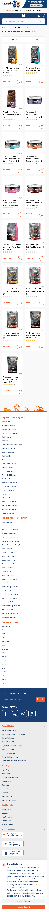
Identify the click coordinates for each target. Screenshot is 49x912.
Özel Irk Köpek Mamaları (10, 537)
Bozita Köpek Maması (9, 598)
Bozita (4, 634)
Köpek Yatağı (6, 571)
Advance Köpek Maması (10, 587)
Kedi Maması (6, 422)
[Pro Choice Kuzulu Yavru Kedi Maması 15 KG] (12, 99)
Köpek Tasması (7, 568)
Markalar (5, 813)
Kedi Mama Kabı (7, 467)
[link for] (23, 4)
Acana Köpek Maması (9, 602)
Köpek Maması (7, 522)
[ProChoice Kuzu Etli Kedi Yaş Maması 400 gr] (35, 276)
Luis (3, 668)
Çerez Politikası (8, 738)
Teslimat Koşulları (8, 753)
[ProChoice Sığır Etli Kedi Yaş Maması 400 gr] (35, 231)
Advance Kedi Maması (9, 483)
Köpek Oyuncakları (8, 560)
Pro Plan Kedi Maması (9, 505)
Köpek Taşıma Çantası (9, 556)
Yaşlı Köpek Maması (9, 533)
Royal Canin (6, 626)
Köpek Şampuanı (8, 575)
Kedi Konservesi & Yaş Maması (12, 444)
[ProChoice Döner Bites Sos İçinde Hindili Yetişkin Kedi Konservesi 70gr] (35, 99)
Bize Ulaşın (6, 785)
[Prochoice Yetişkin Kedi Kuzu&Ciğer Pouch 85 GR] (12, 364)
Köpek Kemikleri (7, 549)
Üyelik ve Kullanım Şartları (12, 746)
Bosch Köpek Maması (9, 579)
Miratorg (5, 649)
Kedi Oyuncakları (8, 452)
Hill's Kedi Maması (8, 498)
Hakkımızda (6, 781)
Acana (4, 656)
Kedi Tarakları (6, 460)
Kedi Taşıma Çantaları (9, 463)
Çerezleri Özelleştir (24, 901)
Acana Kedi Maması (9, 494)
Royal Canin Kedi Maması (11, 509)
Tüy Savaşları (7, 817)
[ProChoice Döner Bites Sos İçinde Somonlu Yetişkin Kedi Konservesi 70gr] (35, 143)
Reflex (4, 653)
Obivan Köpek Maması (10, 594)
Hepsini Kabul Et (23, 907)
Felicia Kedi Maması (9, 475)
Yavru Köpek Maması (9, 526)
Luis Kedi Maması (8, 490)
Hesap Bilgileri (7, 789)
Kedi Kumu (5, 441)
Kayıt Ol (40, 699)
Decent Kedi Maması (9, 471)
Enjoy (4, 660)
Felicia (4, 683)
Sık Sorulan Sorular (9, 730)
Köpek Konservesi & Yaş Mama (13, 545)
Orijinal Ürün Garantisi (10, 777)
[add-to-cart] (19, 81)
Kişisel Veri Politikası (10, 742)
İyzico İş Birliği (7, 824)
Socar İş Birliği (7, 821)
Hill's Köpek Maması (9, 609)
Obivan (4, 664)
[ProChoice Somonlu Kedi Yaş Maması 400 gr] (12, 320)
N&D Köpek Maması (9, 617)
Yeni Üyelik (6, 774)
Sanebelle (5, 641)
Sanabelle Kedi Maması (10, 479)
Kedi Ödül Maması (8, 448)
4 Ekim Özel (6, 809)
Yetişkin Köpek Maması (10, 530)
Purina (4, 679)
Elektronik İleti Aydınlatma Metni (14, 761)
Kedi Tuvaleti (6, 437)
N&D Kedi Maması (8, 513)
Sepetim (5, 793)
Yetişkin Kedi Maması (9, 433)
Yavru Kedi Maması (8, 425)
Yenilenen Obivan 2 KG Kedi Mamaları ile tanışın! (23, 10)
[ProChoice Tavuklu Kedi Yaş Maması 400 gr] (12, 276)
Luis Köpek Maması (9, 590)
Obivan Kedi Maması (9, 486)
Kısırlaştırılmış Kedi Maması (11, 429)
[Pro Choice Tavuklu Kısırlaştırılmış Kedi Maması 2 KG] (12, 55)
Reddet (10, 890)
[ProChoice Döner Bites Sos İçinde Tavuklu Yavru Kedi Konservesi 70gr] (12, 187)
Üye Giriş (5, 770)
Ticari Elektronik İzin (10, 757)
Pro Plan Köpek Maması (10, 613)
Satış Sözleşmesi (8, 749)
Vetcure (4, 672)
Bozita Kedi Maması (9, 502)
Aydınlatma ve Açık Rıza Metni (13, 734)
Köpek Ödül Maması (9, 552)
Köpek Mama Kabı (8, 564)
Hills (3, 637)
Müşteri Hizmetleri (9, 800)
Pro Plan (5, 630)
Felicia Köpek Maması (9, 583)
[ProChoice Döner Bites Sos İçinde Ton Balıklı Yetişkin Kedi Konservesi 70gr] (12, 143)
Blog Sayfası (7, 796)
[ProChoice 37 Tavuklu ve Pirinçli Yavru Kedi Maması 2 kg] (12, 231)
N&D (3, 645)
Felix (3, 675)
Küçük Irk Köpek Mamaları (11, 541)
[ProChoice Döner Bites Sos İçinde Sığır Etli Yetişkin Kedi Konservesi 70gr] (35, 187)
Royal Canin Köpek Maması (11, 606)
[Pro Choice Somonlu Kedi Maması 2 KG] (35, 55)
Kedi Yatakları (6, 456)
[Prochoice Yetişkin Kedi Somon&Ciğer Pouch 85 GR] (35, 320)
